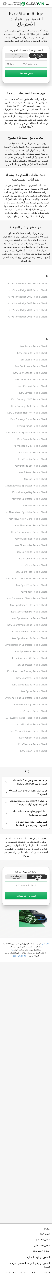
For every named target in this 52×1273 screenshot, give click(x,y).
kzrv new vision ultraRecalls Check (28, 518)
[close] (47, 3)
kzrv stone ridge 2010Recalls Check (28, 283)
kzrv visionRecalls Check (34, 750)
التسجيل (45, 943)
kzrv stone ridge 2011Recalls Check (28, 290)
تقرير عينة (45, 1233)
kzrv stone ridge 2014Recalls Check (28, 310)
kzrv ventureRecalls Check (33, 744)
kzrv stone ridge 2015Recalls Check (28, 316)
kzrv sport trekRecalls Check (31, 585)
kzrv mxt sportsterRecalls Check (30, 498)
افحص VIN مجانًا (26, 73)
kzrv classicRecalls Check (33, 359)
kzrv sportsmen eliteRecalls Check (29, 605)
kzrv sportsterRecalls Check (32, 664)
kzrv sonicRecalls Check (34, 565)
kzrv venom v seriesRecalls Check (29, 731)
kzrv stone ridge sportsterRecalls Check (25, 697)
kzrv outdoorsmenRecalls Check (29, 532)
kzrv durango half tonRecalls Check (27, 412)
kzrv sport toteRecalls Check (31, 571)
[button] (26, 782)
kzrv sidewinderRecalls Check (31, 545)
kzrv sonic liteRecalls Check (32, 552)
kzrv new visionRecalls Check (31, 525)
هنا (12, 949)
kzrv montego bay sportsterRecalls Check (25, 485)
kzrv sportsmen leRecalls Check (30, 618)
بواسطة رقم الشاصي (38, 55)
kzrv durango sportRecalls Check (29, 419)
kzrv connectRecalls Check (33, 386)
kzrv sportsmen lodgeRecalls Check (27, 624)
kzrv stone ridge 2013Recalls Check (28, 303)
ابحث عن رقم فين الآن (26, 895)
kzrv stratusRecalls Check (33, 711)
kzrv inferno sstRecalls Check (31, 465)
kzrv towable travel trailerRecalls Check (25, 717)
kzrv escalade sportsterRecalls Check (27, 432)
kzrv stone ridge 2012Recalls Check (28, 296)
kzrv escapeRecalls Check (33, 452)
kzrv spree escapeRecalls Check (30, 684)
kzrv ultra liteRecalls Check (32, 724)
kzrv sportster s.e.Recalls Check (30, 658)
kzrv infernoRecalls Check (33, 472)
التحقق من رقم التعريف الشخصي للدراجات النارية (29, 1265)
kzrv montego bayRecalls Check (30, 492)
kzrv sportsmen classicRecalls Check (27, 598)
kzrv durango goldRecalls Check (29, 406)
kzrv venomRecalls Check (33, 737)
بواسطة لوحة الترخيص (16, 877)
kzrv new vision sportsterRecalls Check (26, 512)
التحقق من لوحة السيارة (38, 1257)
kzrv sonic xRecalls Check (33, 558)
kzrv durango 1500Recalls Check (29, 399)
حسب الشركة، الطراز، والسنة (17, 55)
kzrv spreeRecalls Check (34, 691)
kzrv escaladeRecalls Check (32, 439)
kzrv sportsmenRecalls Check (31, 651)
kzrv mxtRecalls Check (35, 505)
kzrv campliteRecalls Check (32, 353)
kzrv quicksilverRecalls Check (31, 538)
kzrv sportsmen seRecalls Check (30, 638)
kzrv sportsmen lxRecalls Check (30, 631)
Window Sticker (41, 1251)
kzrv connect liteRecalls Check (30, 372)
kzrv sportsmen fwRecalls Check (29, 611)
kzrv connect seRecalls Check (31, 379)
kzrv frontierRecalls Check (33, 459)
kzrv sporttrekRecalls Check (32, 678)
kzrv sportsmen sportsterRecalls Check (26, 644)
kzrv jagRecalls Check (36, 479)
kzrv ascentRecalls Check (33, 346)
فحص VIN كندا (43, 1239)
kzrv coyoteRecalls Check (33, 392)
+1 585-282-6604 (21, 955)
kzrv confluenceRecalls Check (31, 366)
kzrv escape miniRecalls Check (31, 445)
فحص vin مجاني (42, 1245)
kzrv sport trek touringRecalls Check (27, 578)
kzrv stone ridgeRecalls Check (31, 704)
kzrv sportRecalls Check (34, 591)
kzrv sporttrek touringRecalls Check (27, 671)
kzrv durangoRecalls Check (32, 426)
